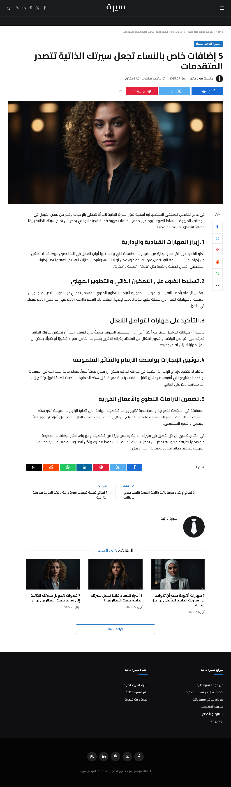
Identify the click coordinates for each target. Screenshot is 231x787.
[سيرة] (115, 8)
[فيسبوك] (217, 227)
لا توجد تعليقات (151, 78)
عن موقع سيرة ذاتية (209, 685)
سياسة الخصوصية (212, 707)
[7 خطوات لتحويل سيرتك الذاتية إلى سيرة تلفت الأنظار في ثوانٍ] (53, 574)
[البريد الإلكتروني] (217, 285)
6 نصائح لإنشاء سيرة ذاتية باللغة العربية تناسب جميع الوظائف (158, 495)
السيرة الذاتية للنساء (208, 44)
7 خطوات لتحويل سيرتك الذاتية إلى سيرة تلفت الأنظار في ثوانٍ (55, 598)
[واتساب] (217, 273)
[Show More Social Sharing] (120, 91)
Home (219, 31)
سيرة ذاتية (196, 78)
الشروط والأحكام (212, 714)
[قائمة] (222, 8)
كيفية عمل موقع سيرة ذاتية (204, 692)
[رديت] (217, 262)
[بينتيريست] (217, 250)
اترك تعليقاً (115, 629)
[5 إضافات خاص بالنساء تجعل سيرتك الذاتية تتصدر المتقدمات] (115, 152)
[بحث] (9, 8)
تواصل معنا (216, 721)
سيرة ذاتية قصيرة (136, 699)
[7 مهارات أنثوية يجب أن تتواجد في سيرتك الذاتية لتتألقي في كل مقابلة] (178, 574)
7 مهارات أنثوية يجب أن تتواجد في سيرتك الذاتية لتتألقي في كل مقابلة (178, 600)
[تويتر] (217, 238)
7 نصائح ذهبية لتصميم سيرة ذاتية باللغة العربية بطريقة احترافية (70, 495)
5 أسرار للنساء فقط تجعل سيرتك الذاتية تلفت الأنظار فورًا (116, 598)
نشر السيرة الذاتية (137, 692)
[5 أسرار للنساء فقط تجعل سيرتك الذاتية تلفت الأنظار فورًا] (115, 574)
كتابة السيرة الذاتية (136, 685)
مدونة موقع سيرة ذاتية (200, 31)
